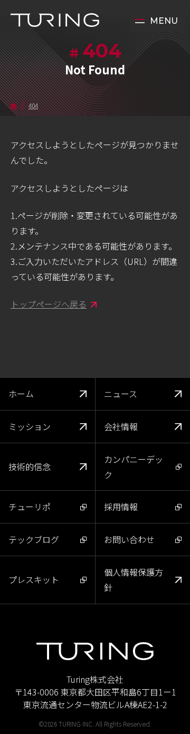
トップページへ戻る (49, 304)
